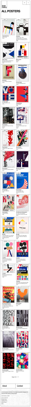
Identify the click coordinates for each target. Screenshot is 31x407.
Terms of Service (5, 397)
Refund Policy (4, 402)
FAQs (3, 403)
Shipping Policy (4, 400)
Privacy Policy (4, 399)
